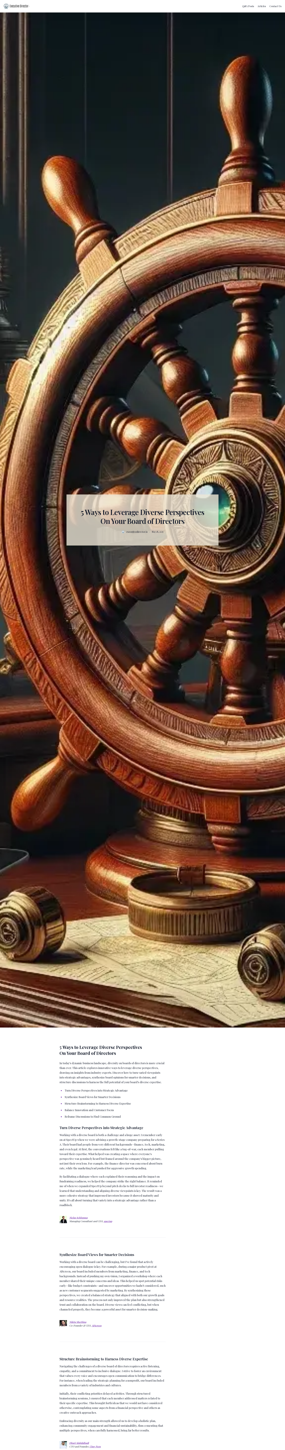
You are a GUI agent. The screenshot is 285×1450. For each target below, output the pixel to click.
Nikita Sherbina (77, 1322)
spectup (108, 1221)
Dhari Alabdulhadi (79, 1443)
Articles (262, 6)
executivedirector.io (137, 531)
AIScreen (97, 1325)
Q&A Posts (248, 6)
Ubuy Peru (95, 1446)
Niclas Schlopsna (78, 1217)
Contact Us (275, 6)
